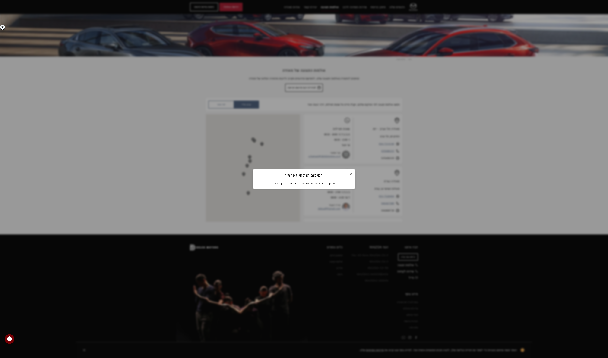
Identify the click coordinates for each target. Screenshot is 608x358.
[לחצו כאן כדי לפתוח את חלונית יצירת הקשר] (9, 339)
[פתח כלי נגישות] (2, 27)
